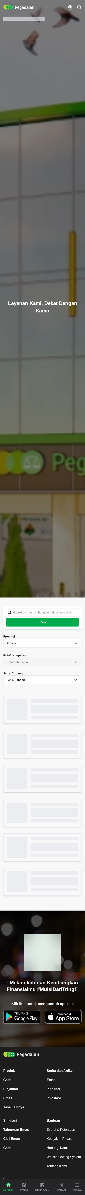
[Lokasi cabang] (70, 7)
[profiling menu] (42, 1185)
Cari (42, 622)
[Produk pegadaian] (24, 1185)
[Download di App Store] (63, 1017)
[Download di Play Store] (21, 1017)
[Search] (79, 7)
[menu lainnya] (77, 1185)
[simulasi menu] (60, 1185)
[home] (18, 7)
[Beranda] (8, 1185)
